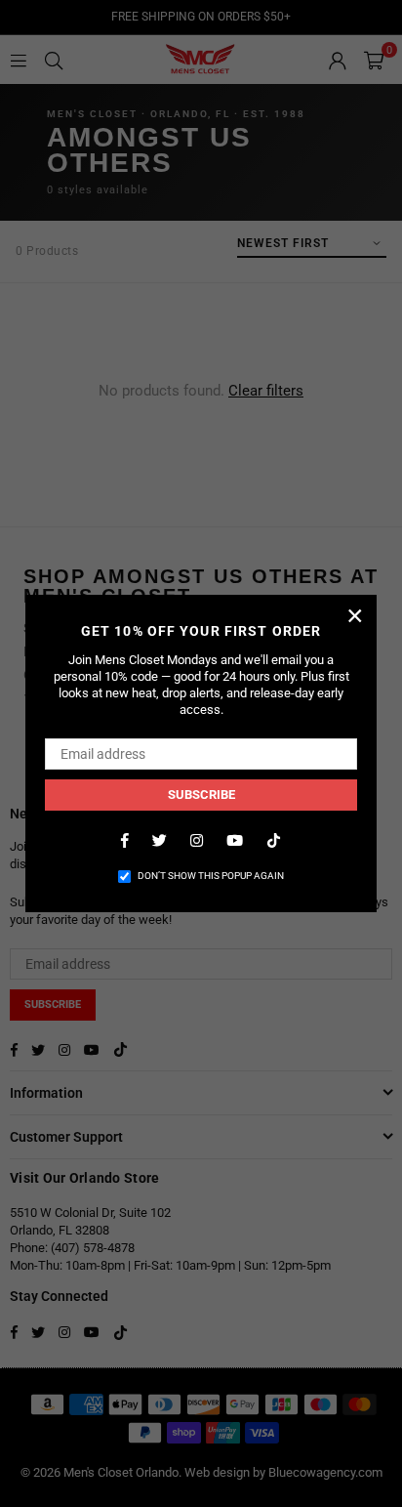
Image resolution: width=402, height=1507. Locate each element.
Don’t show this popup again (211, 875)
